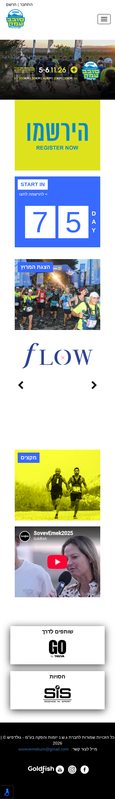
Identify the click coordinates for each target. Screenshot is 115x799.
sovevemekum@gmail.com (43, 749)
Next (21, 384)
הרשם (11, 4)
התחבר (26, 4)
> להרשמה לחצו (33, 194)
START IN (33, 184)
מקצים (29, 458)
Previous (94, 384)
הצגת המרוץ (35, 267)
